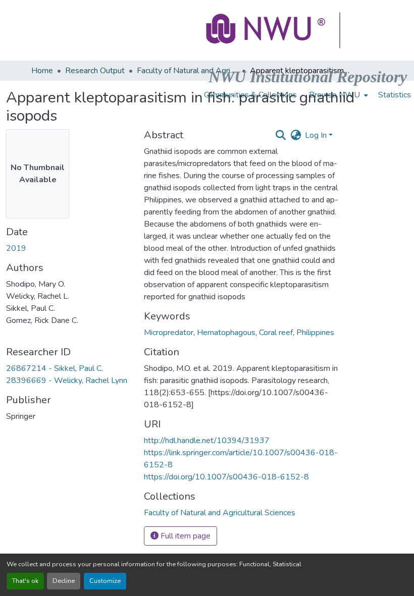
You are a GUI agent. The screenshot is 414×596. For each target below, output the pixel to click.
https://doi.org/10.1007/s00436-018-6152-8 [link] (226, 476)
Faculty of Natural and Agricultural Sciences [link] (187, 70)
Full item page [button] (185, 535)
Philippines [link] (315, 332)
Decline (64, 580)
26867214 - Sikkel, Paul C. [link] (54, 368)
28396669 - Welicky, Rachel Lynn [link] (66, 380)
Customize (105, 580)
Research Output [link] (95, 70)
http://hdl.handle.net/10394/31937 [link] (207, 440)
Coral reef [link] (276, 332)
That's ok (25, 580)
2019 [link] (16, 248)
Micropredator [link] (168, 332)
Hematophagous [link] (226, 332)
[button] (266, 30)
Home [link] (42, 70)
